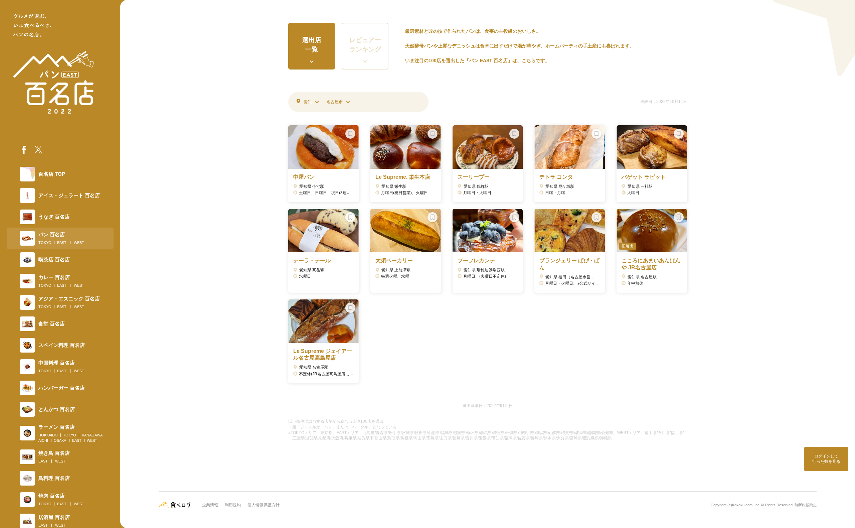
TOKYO (44, 243)
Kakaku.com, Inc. (746, 505)
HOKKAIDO (48, 435)
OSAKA (60, 440)
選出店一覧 (311, 44)
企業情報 (210, 505)
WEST (79, 243)
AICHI (43, 440)
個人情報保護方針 (263, 505)
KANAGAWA (92, 435)
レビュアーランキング (365, 44)
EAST (61, 243)
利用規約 (233, 505)
